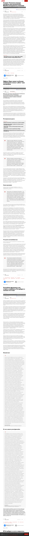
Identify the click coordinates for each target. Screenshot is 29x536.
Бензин (4, 279)
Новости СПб (22, 278)
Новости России (12, 277)
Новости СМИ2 (5, 284)
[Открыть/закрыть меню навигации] (22, 0)
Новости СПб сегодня (7, 277)
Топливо (9, 278)
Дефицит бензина (13, 278)
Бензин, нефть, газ (18, 278)
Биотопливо (18, 277)
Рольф (17, 152)
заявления (8, 16)
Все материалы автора (13, 298)
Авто (15, 277)
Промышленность (5, 278)
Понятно (26, 534)
